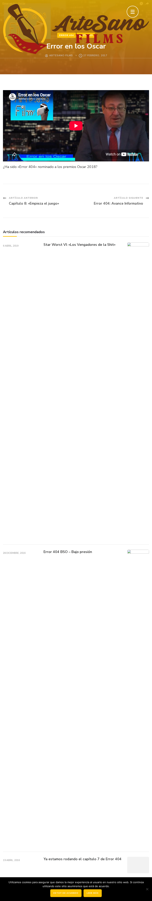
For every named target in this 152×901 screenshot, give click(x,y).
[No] (147, 889)
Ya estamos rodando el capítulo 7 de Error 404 (83, 859)
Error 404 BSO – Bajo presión (68, 551)
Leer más (93, 893)
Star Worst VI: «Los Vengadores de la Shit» (80, 244)
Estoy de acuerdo (65, 893)
